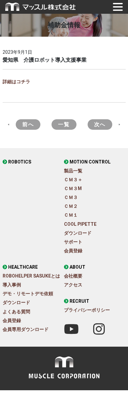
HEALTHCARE (23, 267)
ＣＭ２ (71, 206)
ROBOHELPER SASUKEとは (31, 276)
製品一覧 (73, 170)
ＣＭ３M (73, 188)
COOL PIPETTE (80, 224)
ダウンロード (78, 233)
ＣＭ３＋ (73, 179)
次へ (100, 124)
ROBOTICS (19, 161)
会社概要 (73, 276)
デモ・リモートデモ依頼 (28, 293)
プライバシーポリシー (87, 310)
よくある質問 (16, 311)
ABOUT (77, 267)
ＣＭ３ (71, 197)
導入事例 (12, 284)
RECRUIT (79, 301)
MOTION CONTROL (90, 161)
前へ (28, 124)
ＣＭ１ (71, 215)
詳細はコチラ (16, 81)
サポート (73, 241)
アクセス (73, 284)
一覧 (64, 124)
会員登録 (73, 250)
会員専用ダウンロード (26, 329)
